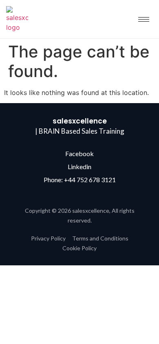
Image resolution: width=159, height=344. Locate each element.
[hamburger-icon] (144, 19)
